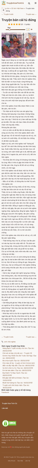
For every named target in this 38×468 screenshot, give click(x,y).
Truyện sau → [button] (31, 14)
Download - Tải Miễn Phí (11, 418)
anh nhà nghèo (10, 342)
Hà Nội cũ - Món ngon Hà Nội (13, 413)
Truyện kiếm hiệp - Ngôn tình (13, 415)
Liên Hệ (27, 461)
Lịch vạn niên (7, 410)
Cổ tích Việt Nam (8, 405)
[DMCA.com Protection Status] (9, 426)
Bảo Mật (20, 461)
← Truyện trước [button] (7, 14)
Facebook (5, 392)
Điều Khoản (11, 461)
